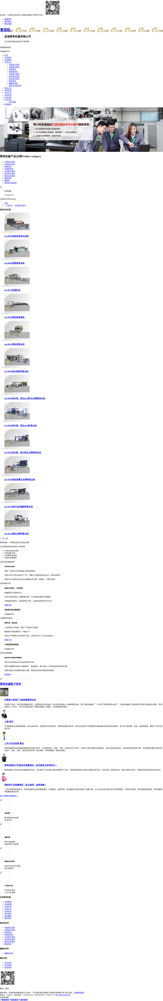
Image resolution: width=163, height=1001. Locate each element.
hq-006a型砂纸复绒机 (14, 317)
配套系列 (12, 81)
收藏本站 (8, 19)
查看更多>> (13, 796)
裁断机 (7, 180)
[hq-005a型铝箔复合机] (17, 340)
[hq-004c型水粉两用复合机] (17, 367)
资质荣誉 (8, 90)
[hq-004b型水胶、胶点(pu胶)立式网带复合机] (17, 394)
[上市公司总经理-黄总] (4, 739)
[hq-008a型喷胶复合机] (17, 259)
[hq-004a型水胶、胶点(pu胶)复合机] (17, 421)
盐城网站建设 (79, 993)
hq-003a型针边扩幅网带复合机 (18, 507)
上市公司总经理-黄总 (14, 743)
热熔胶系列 (13, 72)
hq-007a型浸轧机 (12, 290)
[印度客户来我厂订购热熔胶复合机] (4, 696)
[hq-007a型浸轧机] (17, 286)
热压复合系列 (14, 76)
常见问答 (8, 100)
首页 (6, 55)
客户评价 (8, 913)
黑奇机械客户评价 (10, 683)
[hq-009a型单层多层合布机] (17, 232)
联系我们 (8, 21)
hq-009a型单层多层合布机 (16, 236)
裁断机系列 (13, 83)
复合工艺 (8, 88)
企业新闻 (8, 60)
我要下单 (8, 640)
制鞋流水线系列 (15, 86)
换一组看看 (4, 796)
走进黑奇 (8, 58)
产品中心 (8, 62)
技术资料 (12, 102)
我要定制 (8, 605)
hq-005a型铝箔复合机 (14, 344)
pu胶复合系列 (14, 67)
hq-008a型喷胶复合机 (14, 263)
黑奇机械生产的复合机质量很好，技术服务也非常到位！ (30, 765)
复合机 (5, 30)
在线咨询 (8, 967)
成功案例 (8, 916)
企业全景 (8, 95)
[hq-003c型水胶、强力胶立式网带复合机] (17, 448)
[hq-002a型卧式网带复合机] (17, 530)
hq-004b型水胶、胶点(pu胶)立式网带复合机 (24, 398)
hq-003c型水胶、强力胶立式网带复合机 (22, 452)
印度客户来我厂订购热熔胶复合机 (20, 700)
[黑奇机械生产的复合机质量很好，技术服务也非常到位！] (4, 761)
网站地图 (8, 24)
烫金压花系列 (14, 79)
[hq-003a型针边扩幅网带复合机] (17, 503)
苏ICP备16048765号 (63, 995)
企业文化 (8, 93)
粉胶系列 (12, 69)
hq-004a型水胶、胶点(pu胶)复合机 (20, 425)
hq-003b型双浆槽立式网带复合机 (19, 479)
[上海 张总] (4, 717)
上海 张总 (8, 721)
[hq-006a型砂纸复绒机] (17, 313)
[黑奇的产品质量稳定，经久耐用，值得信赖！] (4, 781)
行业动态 (8, 97)
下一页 (5, 538)
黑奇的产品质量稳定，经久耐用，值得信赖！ (25, 785)
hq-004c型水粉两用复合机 (16, 371)
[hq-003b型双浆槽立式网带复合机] (17, 475)
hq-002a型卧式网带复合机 (16, 534)
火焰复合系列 (14, 74)
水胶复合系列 (14, 65)
